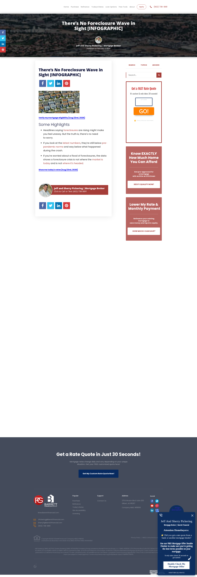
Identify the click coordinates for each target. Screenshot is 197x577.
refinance (77, 504)
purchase (76, 501)
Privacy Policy (135, 538)
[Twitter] (157, 502)
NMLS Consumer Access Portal (153, 538)
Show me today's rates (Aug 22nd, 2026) (58, 169)
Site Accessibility (79, 510)
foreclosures (71, 130)
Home (66, 7)
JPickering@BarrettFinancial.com (51, 519)
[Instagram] (157, 507)
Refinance (85, 7)
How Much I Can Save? (143, 231)
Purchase (75, 7)
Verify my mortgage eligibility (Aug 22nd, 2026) (62, 117)
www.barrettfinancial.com (48, 513)
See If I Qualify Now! (144, 184)
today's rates (78, 507)
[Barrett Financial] (45, 501)
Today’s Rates (97, 7)
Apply (141, 6)
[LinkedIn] (152, 511)
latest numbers (71, 143)
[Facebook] (152, 502)
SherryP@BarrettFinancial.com (50, 523)
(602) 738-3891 (160, 7)
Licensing (76, 513)
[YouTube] (152, 507)
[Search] (158, 75)
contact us (101, 501)
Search (132, 65)
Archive (155, 65)
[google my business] (157, 511)
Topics (144, 65)
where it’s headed (73, 163)
